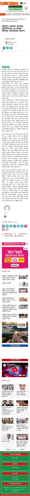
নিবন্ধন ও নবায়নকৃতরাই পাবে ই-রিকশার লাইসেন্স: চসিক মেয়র (7, 427)
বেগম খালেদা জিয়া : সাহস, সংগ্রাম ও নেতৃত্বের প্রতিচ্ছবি (22, 393)
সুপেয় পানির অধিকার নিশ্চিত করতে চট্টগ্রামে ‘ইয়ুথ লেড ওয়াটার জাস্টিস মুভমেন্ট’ (9, 292)
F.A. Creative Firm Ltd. (24, 495)
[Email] (5, 216)
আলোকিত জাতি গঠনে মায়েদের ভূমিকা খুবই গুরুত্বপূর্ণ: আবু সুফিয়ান (22, 410)
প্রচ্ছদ (3, 19)
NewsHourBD (11, 495)
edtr (5, 213)
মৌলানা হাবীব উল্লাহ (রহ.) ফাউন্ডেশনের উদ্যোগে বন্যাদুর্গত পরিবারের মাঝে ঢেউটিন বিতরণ (9, 308)
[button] (26, 8)
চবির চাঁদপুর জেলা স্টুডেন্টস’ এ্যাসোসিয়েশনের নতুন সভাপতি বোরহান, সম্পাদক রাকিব (7, 411)
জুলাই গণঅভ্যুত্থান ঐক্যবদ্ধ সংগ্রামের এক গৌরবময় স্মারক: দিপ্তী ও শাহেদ (9, 278)
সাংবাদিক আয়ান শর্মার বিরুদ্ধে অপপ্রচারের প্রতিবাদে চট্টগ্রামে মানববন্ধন (7, 394)
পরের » (23, 449)
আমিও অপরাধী (6, 283)
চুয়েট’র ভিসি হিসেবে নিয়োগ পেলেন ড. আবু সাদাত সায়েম (8, 300)
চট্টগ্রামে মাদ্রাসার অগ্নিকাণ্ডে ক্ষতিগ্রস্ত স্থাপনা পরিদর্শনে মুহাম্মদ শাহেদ (10, 316)
